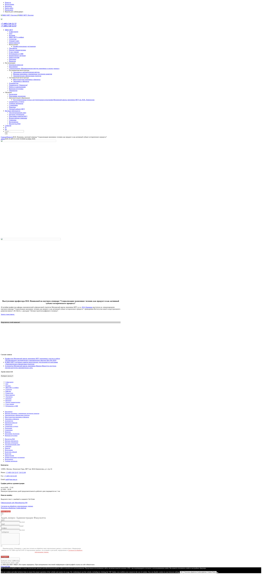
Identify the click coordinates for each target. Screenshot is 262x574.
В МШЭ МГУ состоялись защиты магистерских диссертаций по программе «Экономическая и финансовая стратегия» (31, 363)
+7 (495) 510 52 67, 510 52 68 (16, 472)
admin (3, 139)
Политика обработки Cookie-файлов (13, 508)
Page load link (5, 566)
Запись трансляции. (8, 314)
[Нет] (217, 572)
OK (182, 572)
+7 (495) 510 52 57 (8, 24)
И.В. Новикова (87, 307)
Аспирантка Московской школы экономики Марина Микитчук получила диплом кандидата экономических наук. (30, 367)
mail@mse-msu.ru (11, 479)
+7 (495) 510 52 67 (8, 26)
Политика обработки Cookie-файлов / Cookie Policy (200, 572)
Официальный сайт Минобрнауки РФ (14, 503)
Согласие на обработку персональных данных (17, 506)
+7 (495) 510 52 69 (10, 476)
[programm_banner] (28, 141)
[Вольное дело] (31, 239)
